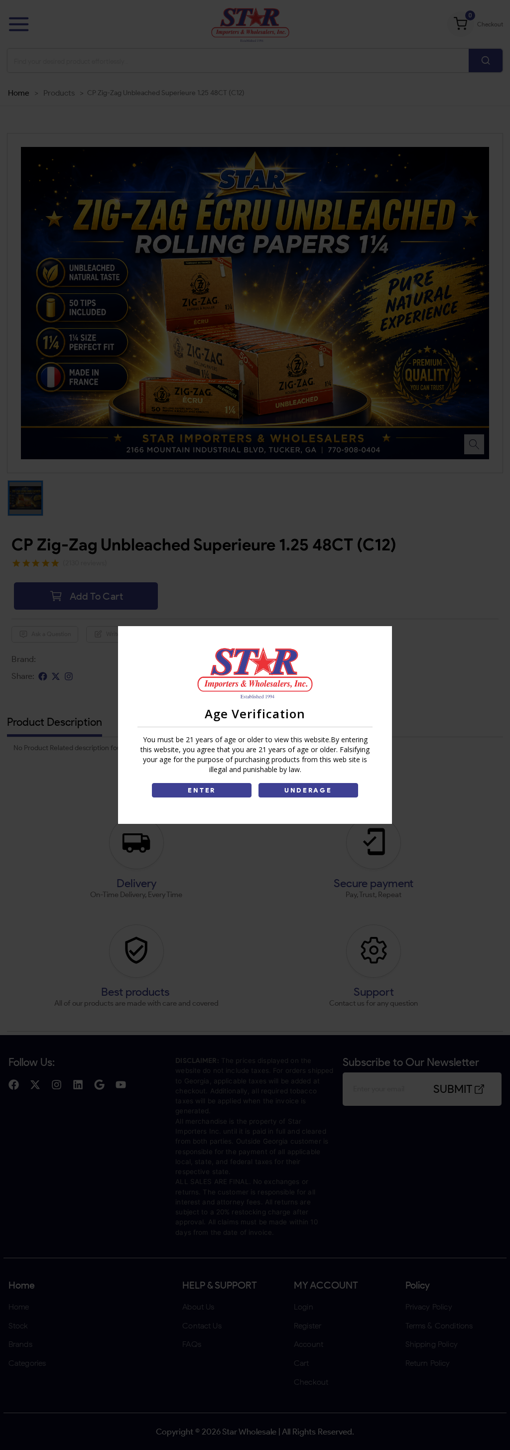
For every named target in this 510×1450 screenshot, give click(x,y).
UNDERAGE (308, 790)
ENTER (202, 790)
